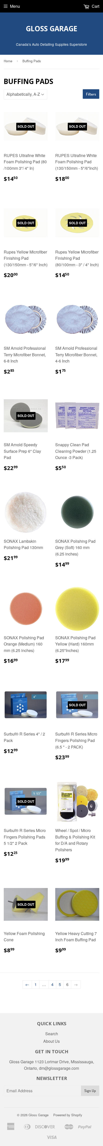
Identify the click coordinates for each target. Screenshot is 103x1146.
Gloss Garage (51, 28)
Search (51, 1033)
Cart (95, 6)
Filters (91, 94)
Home (8, 60)
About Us (51, 1041)
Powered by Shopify (67, 1114)
